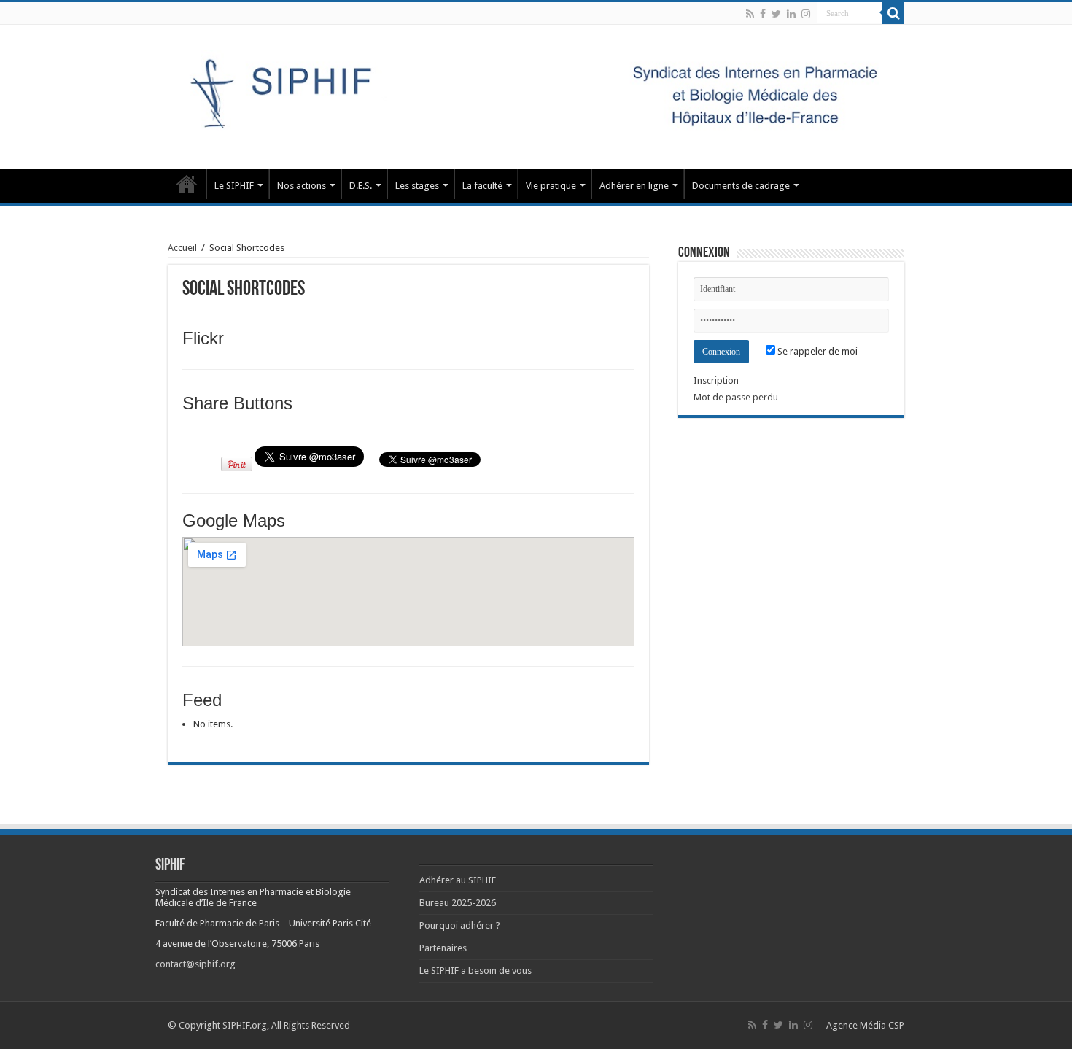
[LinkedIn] (791, 14)
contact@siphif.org (195, 964)
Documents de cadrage (741, 185)
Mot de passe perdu (736, 397)
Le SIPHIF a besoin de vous (475, 970)
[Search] (893, 13)
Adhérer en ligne (634, 185)
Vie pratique (551, 185)
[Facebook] (762, 14)
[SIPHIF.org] (536, 94)
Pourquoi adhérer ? (459, 925)
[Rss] (750, 14)
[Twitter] (776, 14)
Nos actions (301, 185)
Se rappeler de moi (816, 351)
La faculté (482, 185)
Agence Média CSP (865, 1025)
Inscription (716, 380)
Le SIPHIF (234, 185)
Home (187, 184)
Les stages (417, 185)
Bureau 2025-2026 (457, 902)
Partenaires (443, 947)
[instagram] (806, 14)
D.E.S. (360, 185)
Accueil (182, 247)
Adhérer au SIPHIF (457, 880)
